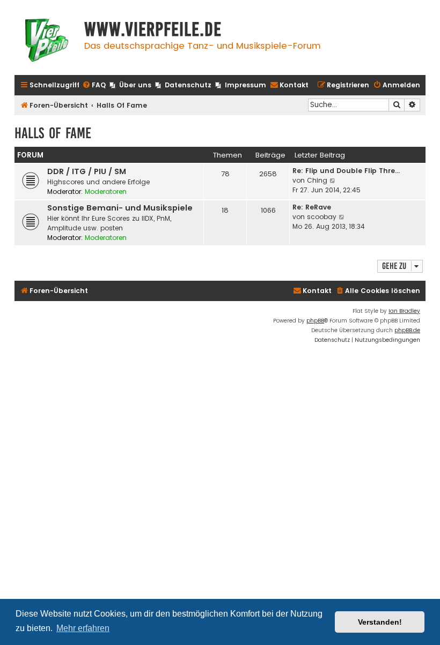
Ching (317, 180)
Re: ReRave (311, 207)
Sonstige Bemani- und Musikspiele (120, 207)
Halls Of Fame (52, 133)
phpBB (315, 321)
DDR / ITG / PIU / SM (86, 171)
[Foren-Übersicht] (46, 41)
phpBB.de (407, 330)
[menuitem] (94, 85)
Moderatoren (106, 191)
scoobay (321, 216)
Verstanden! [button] (380, 622)
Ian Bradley (404, 311)
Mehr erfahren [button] (82, 628)
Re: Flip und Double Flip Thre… (346, 170)
